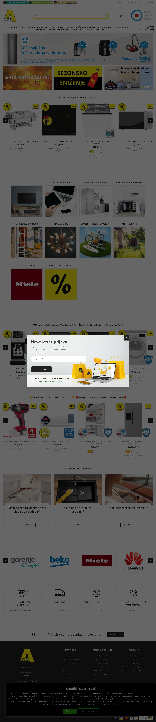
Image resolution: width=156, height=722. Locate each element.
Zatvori (126, 338)
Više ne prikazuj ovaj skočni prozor (48, 381)
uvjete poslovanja (64, 378)
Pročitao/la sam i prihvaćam (52, 378)
